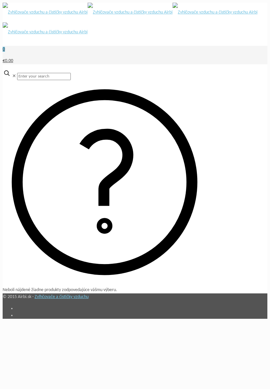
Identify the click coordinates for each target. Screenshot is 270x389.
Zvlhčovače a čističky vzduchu (62, 296)
